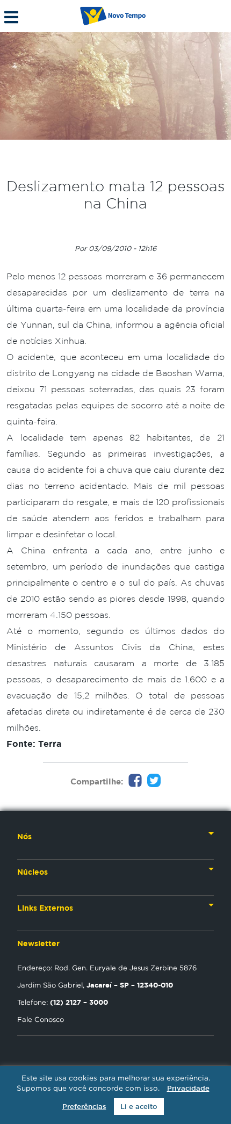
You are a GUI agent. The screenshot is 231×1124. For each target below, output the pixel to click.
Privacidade (188, 1088)
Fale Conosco (40, 1019)
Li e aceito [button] (138, 1107)
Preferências (84, 1107)
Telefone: (62, 1002)
